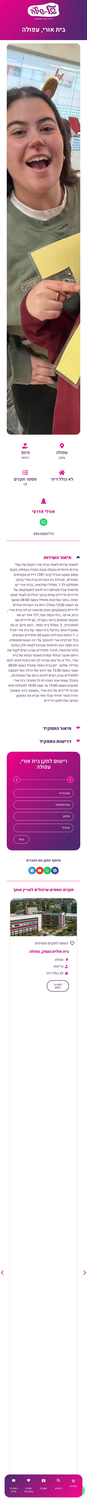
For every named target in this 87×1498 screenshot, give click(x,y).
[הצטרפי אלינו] (13, 1480)
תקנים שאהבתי (28, 1489)
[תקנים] (43, 1480)
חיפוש (58, 1488)
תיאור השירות (57, 557)
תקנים (43, 1488)
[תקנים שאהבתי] (28, 1480)
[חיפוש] (58, 1480)
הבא (21, 839)
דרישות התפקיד (55, 741)
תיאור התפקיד (57, 728)
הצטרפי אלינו (14, 1489)
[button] (43, 555)
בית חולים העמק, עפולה (49, 951)
